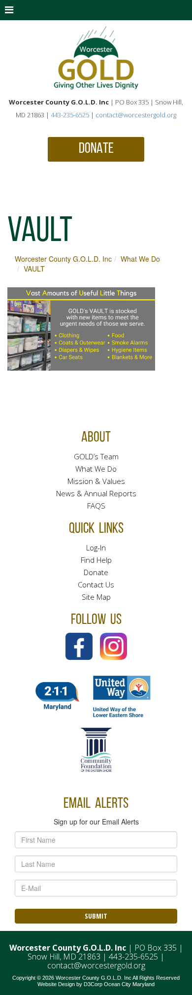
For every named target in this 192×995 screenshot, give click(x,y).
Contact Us (96, 584)
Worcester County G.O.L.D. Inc (63, 259)
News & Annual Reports (96, 493)
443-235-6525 (70, 114)
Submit (96, 916)
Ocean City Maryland (129, 984)
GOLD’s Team (96, 456)
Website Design (56, 984)
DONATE (96, 149)
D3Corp (93, 984)
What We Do (140, 259)
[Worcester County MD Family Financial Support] (96, 58)
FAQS (96, 506)
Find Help (96, 560)
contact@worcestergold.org (136, 114)
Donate (96, 572)
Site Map (96, 597)
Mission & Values (96, 481)
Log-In (96, 547)
